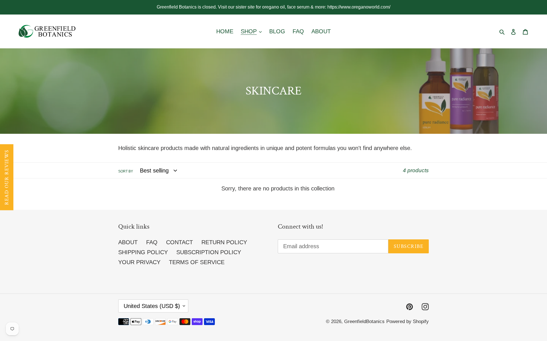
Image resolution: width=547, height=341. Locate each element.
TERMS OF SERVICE (196, 262)
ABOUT (128, 242)
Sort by (125, 171)
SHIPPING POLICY (143, 252)
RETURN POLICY (224, 242)
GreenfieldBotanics (364, 321)
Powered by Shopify (407, 321)
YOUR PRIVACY (139, 262)
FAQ (152, 242)
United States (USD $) (152, 306)
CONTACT (179, 242)
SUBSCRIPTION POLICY (208, 252)
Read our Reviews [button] (6, 177)
